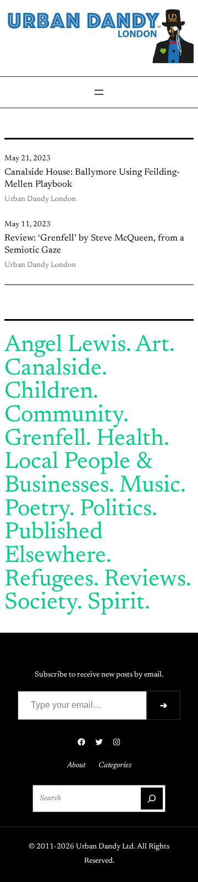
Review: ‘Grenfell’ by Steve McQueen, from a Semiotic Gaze (94, 244)
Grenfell (45, 439)
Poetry (36, 509)
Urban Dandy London (40, 199)
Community (63, 415)
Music (149, 486)
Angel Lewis (65, 345)
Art (152, 345)
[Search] (152, 799)
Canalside (53, 369)
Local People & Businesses (78, 474)
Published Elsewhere (55, 544)
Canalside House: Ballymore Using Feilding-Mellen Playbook (92, 178)
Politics (116, 509)
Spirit (116, 603)
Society (40, 603)
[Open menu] (99, 92)
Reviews (145, 579)
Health (130, 439)
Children (48, 392)
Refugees (49, 579)
